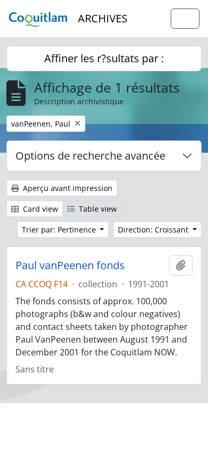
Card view (39, 209)
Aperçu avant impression (67, 188)
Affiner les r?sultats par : (104, 58)
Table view (97, 209)
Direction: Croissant (154, 229)
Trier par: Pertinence (60, 229)
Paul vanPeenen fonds (70, 265)
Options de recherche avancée (90, 155)
